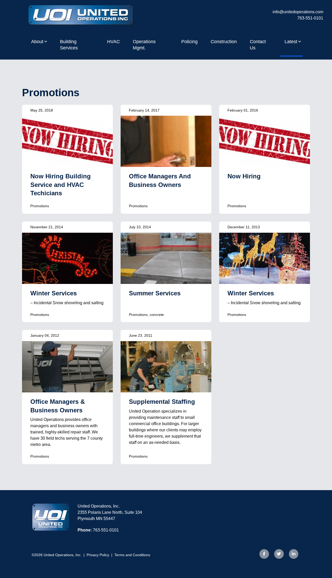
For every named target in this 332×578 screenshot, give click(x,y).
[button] (39, 41)
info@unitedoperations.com (298, 12)
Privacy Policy (98, 555)
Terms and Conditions (132, 555)
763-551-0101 (310, 18)
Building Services (69, 44)
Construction (224, 41)
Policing (189, 41)
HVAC (113, 41)
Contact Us (258, 44)
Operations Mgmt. (144, 44)
